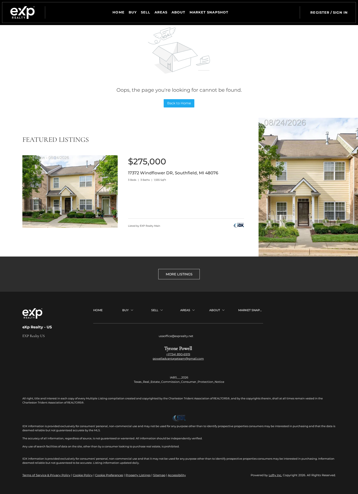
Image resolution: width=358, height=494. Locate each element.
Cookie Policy (83, 475)
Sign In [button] (340, 12)
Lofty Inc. (275, 475)
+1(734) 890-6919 (178, 354)
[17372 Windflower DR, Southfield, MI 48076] (70, 227)
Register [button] (319, 12)
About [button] (178, 12)
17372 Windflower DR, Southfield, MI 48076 (173, 172)
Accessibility (177, 475)
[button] (22, 12)
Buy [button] (133, 12)
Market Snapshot (209, 12)
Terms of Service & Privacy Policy (46, 475)
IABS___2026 (179, 377)
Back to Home (179, 103)
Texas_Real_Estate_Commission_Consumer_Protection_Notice (179, 382)
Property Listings (138, 475)
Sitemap (159, 475)
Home (118, 12)
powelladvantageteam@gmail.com (178, 358)
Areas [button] (161, 12)
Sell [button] (145, 12)
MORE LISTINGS (179, 274)
